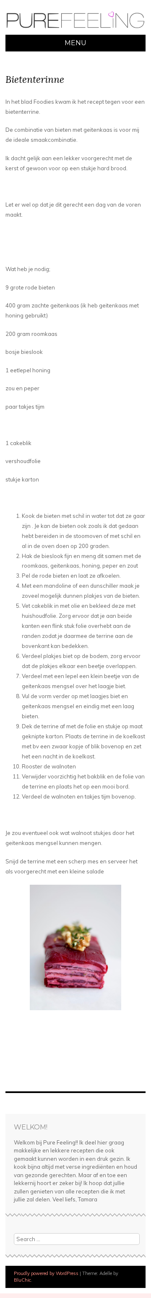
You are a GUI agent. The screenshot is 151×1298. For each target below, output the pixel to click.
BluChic (22, 1280)
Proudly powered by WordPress (46, 1273)
